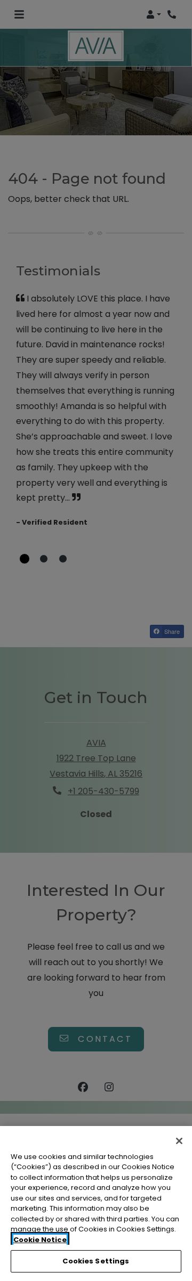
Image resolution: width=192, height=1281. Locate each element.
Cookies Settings (95, 1261)
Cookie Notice (40, 1240)
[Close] (179, 1141)
